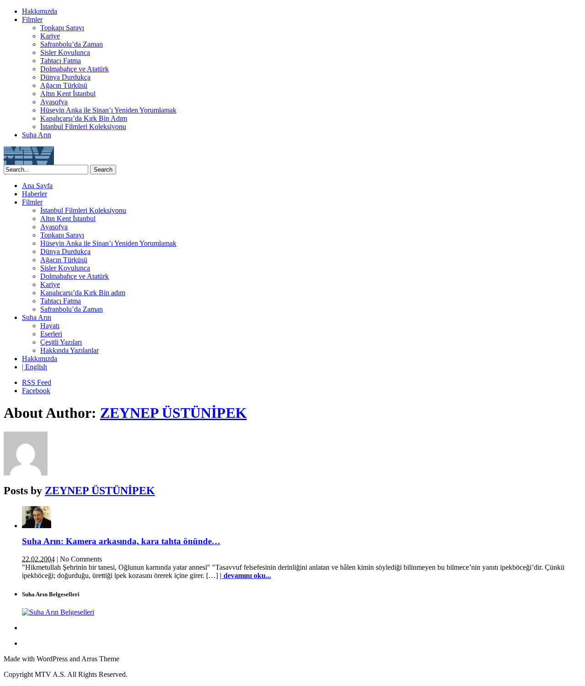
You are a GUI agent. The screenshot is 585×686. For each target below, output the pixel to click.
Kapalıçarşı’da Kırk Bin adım (82, 293)
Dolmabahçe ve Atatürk (74, 69)
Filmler (32, 19)
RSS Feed (36, 382)
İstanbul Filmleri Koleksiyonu (83, 126)
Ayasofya (54, 102)
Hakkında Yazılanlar (69, 350)
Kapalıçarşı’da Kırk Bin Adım (83, 118)
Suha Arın (36, 135)
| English (34, 367)
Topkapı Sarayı (62, 28)
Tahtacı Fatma (60, 61)
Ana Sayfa (37, 185)
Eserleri (51, 334)
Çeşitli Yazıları (61, 342)
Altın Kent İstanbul (68, 93)
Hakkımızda (39, 11)
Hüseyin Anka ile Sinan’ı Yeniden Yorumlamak (108, 110)
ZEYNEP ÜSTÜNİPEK (173, 413)
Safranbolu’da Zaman (71, 44)
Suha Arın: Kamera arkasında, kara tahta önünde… (121, 541)
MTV (29, 155)
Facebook (36, 390)
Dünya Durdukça (65, 77)
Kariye (50, 36)
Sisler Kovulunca (65, 52)
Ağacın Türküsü (63, 85)
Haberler (34, 194)
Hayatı (49, 325)
